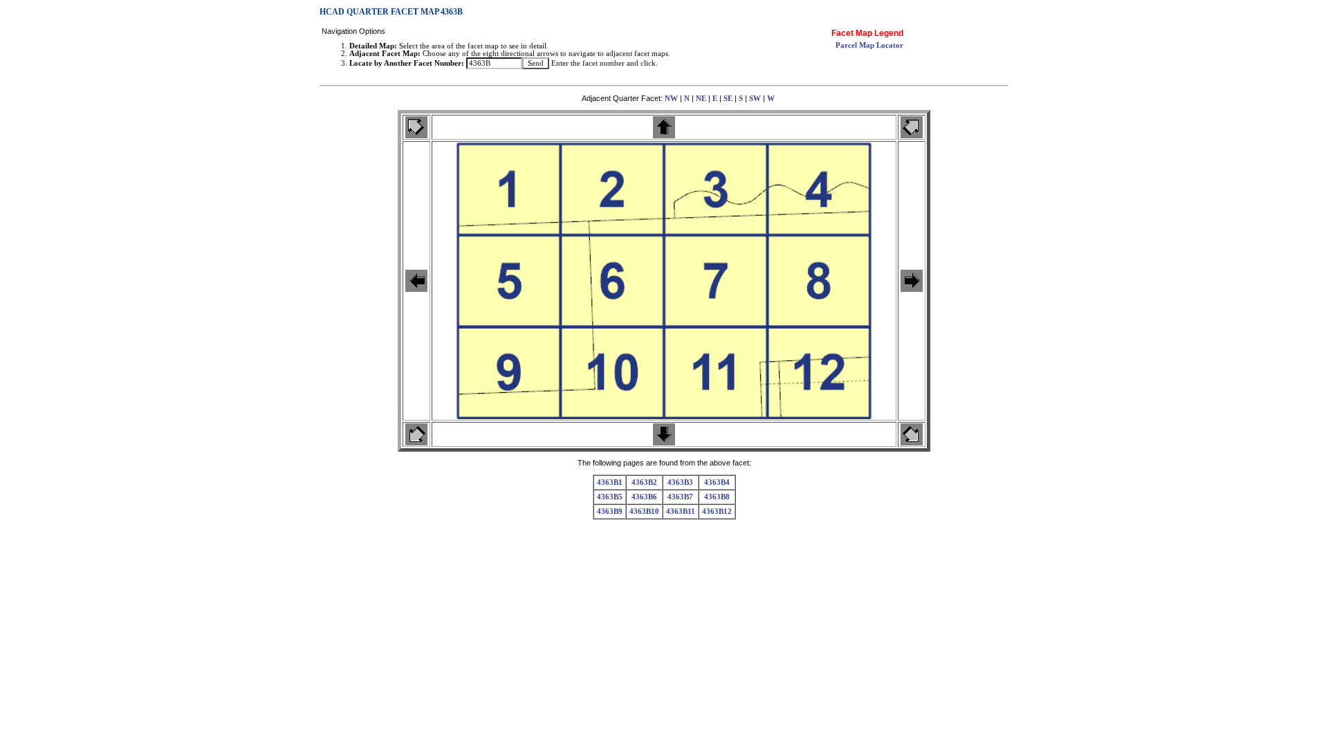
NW (671, 98)
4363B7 (680, 497)
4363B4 (717, 482)
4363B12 (717, 511)
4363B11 (680, 511)
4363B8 (717, 497)
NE (701, 98)
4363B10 (644, 511)
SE (727, 98)
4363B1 (609, 482)
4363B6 (644, 497)
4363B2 (644, 482)
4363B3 (680, 482)
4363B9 (609, 511)
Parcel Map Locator (869, 45)
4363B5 (609, 497)
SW (755, 98)
